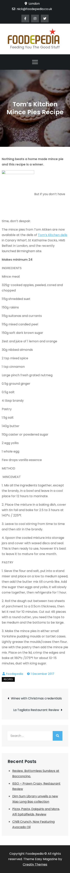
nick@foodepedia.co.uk (34, 9)
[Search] (57, 736)
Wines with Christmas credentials (36, 698)
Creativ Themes (35, 864)
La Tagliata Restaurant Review (36, 710)
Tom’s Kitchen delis (52, 235)
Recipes (8, 679)
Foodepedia (14, 674)
